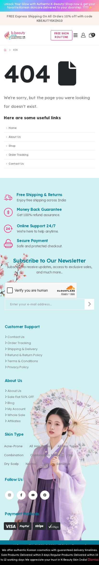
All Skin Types (68, 446)
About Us (15, 137)
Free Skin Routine (61, 35)
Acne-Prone (13, 446)
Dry (70, 455)
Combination (14, 455)
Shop (12, 145)
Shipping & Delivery (22, 349)
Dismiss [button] (93, 559)
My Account (16, 409)
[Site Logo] (14, 35)
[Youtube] (32, 495)
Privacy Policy (18, 367)
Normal (31, 464)
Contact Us (16, 163)
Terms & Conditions (22, 361)
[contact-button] (89, 304)
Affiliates (14, 421)
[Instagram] (9, 495)
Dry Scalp (11, 464)
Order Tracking (18, 154)
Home (13, 128)
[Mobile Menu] (76, 35)
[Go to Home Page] (5, 50)
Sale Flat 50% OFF (20, 397)
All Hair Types (39, 446)
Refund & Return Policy (24, 355)
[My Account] (83, 35)
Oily (46, 464)
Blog (10, 403)
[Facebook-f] (21, 495)
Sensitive (63, 464)
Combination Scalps (45, 455)
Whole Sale (16, 415)
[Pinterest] (44, 495)
